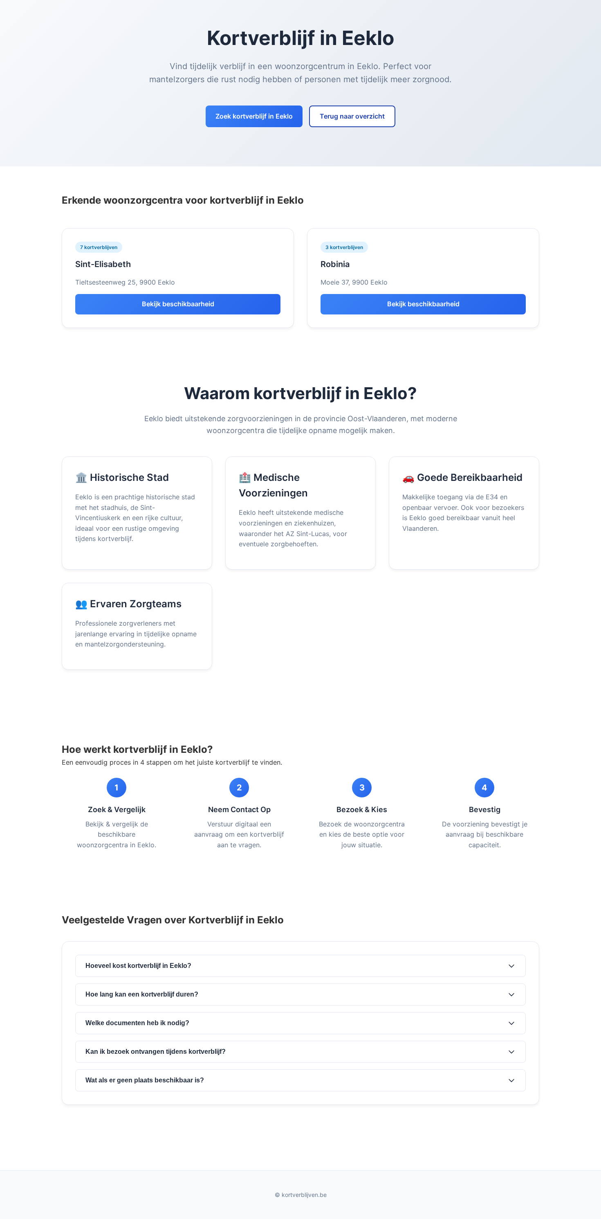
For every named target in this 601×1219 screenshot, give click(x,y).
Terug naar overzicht (352, 116)
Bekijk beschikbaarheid (178, 304)
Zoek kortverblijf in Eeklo (254, 116)
